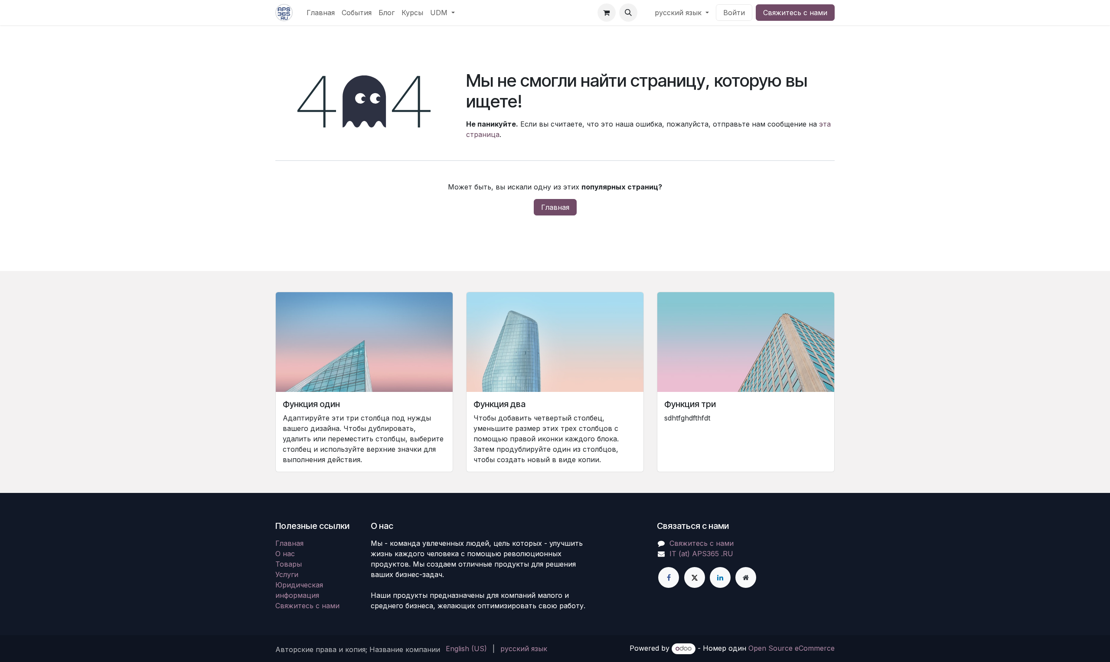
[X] (694, 577)
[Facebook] (668, 577)
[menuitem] (320, 12)
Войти (734, 12)
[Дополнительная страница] (745, 577)
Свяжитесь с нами (795, 12)
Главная (555, 207)
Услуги (286, 574)
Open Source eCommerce (791, 648)
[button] (628, 12)
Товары (288, 564)
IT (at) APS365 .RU (701, 553)
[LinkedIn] (720, 577)
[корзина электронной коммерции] (606, 12)
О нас (285, 553)
